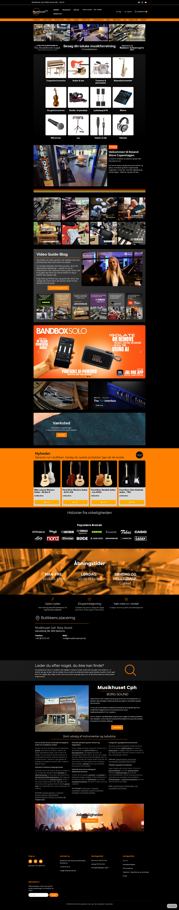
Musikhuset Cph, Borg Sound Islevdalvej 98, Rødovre (72, 862)
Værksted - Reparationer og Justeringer (136, 872)
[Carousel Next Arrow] (140, 351)
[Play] (112, 269)
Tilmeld (53, 895)
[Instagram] (35, 861)
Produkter (66, 10)
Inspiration (57, 14)
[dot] (87, 376)
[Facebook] (30, 861)
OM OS (61, 2)
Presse (125, 876)
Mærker (56, 10)
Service (76, 10)
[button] (118, 11)
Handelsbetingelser (129, 864)
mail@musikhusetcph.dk (68, 871)
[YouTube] (41, 861)
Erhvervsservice (128, 868)
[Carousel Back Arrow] (38, 351)
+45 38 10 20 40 (65, 867)
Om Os (125, 861)
